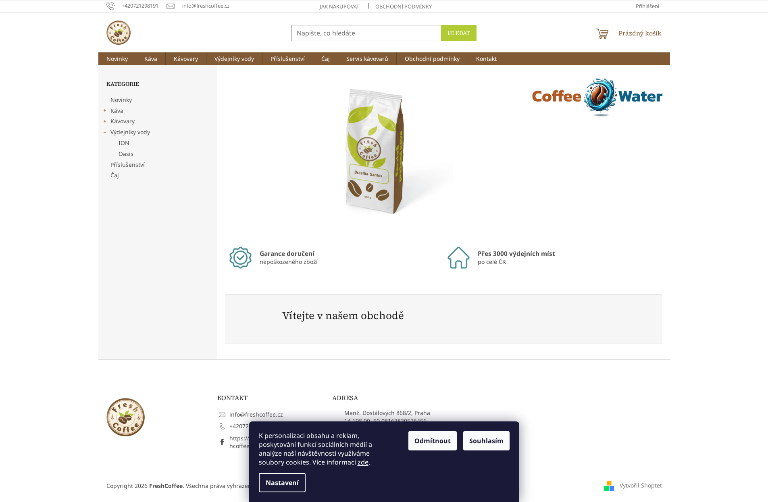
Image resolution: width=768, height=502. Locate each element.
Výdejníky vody (130, 132)
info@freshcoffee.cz (256, 414)
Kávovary (122, 121)
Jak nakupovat (339, 6)
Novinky (121, 100)
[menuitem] (117, 58)
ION (124, 143)
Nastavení (282, 482)
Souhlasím (486, 440)
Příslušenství (127, 164)
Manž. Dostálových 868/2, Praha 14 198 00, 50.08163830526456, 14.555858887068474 (387, 420)
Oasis (126, 154)
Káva (116, 110)
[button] (247, 153)
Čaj (114, 175)
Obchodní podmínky (403, 6)
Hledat (458, 33)
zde (363, 462)
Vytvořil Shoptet (641, 485)
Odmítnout (432, 440)
